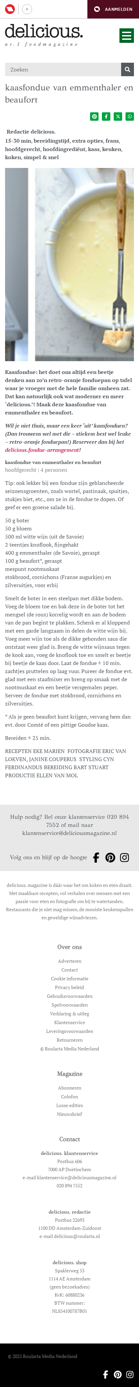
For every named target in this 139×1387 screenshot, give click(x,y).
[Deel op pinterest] (94, 116)
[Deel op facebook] (106, 116)
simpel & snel (41, 157)
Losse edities (69, 1105)
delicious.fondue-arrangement (42, 450)
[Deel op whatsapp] (130, 116)
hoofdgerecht (22, 149)
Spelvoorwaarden (70, 1005)
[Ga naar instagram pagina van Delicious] (122, 858)
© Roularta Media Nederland (69, 1048)
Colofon (69, 1096)
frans (112, 140)
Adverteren (69, 961)
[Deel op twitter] (118, 116)
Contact (69, 969)
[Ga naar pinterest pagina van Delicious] (108, 858)
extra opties (87, 140)
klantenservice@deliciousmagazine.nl (69, 833)
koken (13, 157)
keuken (111, 149)
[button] (113, 9)
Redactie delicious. (31, 131)
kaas (94, 149)
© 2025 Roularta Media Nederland (42, 1356)
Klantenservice (69, 1022)
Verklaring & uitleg (69, 1013)
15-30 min (18, 140)
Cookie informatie (69, 978)
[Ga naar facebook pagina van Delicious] (94, 858)
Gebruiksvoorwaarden (69, 996)
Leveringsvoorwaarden (69, 1031)
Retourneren (70, 1040)
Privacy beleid (69, 987)
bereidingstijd (52, 140)
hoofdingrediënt (64, 149)
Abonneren (69, 1088)
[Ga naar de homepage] (44, 31)
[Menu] (126, 35)
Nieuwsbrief (69, 1114)
